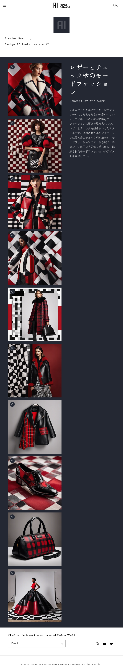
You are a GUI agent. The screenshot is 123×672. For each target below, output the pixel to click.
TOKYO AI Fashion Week (44, 664)
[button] (113, 5)
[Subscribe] (62, 643)
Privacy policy (93, 664)
